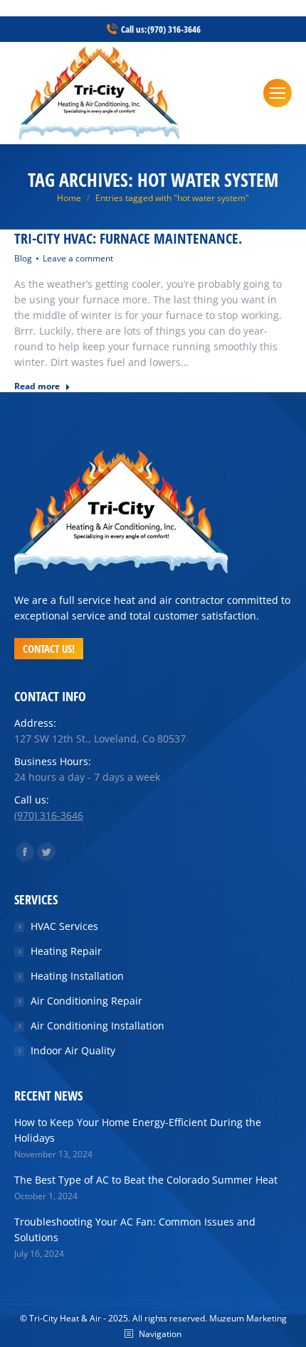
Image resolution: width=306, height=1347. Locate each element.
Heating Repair (66, 951)
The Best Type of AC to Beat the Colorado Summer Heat (146, 1179)
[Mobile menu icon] (277, 93)
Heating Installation (77, 976)
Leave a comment (78, 258)
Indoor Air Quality (73, 1050)
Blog (23, 258)
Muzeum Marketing (248, 1318)
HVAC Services (64, 926)
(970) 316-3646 (174, 29)
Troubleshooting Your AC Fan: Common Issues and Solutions (134, 1229)
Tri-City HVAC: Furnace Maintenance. (128, 238)
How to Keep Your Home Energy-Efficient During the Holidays (137, 1130)
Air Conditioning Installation (97, 1025)
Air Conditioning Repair (86, 1000)
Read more (37, 386)
